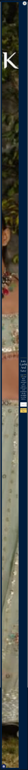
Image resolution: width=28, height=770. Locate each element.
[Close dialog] (25, 3)
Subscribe (23, 410)
